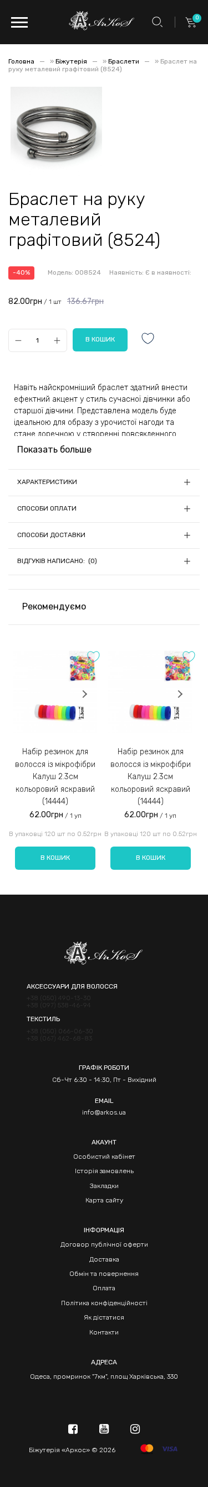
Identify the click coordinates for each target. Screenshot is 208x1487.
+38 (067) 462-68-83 (59, 1038)
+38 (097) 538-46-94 (59, 1005)
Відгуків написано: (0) (57, 561)
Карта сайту (104, 1200)
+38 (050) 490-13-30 (59, 998)
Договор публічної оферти (104, 1244)
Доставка (104, 1259)
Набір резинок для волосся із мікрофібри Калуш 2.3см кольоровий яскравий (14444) (55, 776)
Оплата (104, 1288)
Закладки (104, 1186)
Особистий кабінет (104, 1156)
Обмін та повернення (104, 1274)
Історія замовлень (104, 1171)
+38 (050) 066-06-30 (60, 1031)
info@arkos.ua (104, 1112)
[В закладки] (148, 339)
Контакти (104, 1332)
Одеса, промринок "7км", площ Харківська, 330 (104, 1376)
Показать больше (54, 449)
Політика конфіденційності (104, 1303)
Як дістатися (104, 1317)
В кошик (55, 857)
